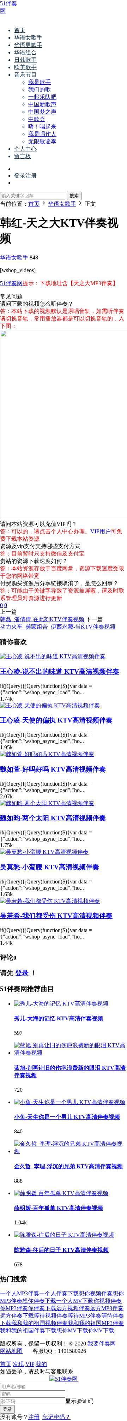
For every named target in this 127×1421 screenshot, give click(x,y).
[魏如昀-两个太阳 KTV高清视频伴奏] (47, 803)
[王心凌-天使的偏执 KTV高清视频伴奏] (50, 705)
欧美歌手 (25, 67)
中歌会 (36, 119)
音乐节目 (25, 75)
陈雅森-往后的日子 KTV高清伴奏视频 (61, 1250)
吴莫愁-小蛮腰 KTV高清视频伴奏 (49, 867)
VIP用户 (100, 531)
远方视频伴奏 (73, 1308)
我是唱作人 (42, 134)
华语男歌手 (28, 45)
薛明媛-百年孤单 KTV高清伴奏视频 (58, 1208)
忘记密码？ (56, 1417)
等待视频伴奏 (51, 1316)
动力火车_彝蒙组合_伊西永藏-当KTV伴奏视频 (57, 627)
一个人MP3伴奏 (19, 1293)
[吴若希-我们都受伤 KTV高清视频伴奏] (50, 901)
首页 (19, 30)
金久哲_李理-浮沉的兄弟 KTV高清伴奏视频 (68, 1166)
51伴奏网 (11, 283)
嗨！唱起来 (42, 127)
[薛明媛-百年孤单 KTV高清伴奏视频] (61, 1193)
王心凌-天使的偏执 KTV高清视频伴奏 (56, 720)
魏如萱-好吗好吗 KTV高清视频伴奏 (53, 769)
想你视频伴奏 (96, 1293)
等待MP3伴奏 (84, 1316)
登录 (22, 973)
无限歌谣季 (42, 141)
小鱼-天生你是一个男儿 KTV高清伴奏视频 (67, 1117)
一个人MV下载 (74, 1301)
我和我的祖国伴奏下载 (28, 1330)
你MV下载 (101, 1330)
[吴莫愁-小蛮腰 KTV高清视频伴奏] (44, 852)
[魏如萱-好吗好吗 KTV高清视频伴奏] (47, 754)
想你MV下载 (72, 1330)
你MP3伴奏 (14, 1308)
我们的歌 (39, 89)
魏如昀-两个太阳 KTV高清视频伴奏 (53, 818)
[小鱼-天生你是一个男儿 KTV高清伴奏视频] (69, 1102)
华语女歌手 (28, 38)
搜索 (74, 195)
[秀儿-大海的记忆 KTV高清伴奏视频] (61, 1004)
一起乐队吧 (42, 97)
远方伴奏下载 (17, 1316)
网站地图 (11, 1351)
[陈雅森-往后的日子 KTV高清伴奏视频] (64, 1235)
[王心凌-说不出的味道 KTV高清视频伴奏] (52, 656)
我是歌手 (39, 82)
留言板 (22, 156)
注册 (34, 1417)
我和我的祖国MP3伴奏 (96, 1323)
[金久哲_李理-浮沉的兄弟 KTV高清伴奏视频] (70, 1151)
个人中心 (25, 149)
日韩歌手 (25, 60)
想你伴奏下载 (39, 1301)
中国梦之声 (42, 112)
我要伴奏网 (101, 1344)
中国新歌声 (42, 104)
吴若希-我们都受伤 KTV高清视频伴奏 (56, 915)
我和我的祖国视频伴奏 (39, 1323)
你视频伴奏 (107, 1301)
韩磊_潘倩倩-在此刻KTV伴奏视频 (42, 619)
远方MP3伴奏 (106, 1308)
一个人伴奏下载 (59, 1293)
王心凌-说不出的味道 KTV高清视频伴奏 (59, 671)
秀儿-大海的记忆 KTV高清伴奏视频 (58, 1018)
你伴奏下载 (42, 1308)
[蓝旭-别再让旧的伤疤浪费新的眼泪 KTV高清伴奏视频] (70, 1053)
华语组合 (25, 52)
